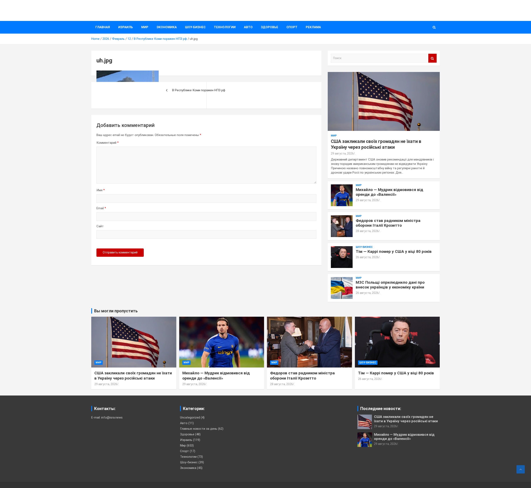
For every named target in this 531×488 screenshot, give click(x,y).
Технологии (225, 27)
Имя (100, 190)
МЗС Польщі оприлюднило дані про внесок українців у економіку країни (390, 285)
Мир (144, 27)
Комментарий (107, 143)
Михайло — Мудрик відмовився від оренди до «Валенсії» (389, 192)
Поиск (432, 58)
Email (101, 208)
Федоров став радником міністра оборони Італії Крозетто (388, 223)
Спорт (291, 27)
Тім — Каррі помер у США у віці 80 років (394, 251)
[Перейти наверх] (520, 469)
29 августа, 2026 (342, 153)
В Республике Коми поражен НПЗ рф (198, 90)
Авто (248, 27)
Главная (102, 27)
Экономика (167, 27)
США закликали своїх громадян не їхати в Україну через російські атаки (133, 376)
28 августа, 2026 (367, 231)
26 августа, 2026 (367, 257)
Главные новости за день (198, 429)
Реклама (313, 27)
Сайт (100, 226)
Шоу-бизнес (195, 27)
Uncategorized (190, 417)
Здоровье (269, 27)
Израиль (125, 27)
